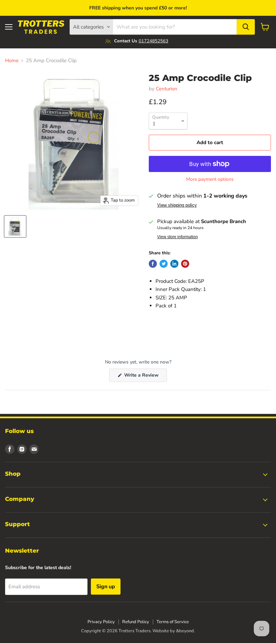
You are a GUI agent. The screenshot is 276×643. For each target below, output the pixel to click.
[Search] (246, 27)
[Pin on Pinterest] (185, 264)
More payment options (210, 179)
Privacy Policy (101, 622)
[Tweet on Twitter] (164, 264)
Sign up (105, 586)
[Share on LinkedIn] (174, 264)
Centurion (166, 88)
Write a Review (145, 377)
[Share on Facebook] (153, 264)
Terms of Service (173, 622)
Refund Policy (135, 622)
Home (12, 60)
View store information (177, 236)
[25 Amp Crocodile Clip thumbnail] (15, 226)
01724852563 (153, 41)
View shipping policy (177, 205)
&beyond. (185, 631)
